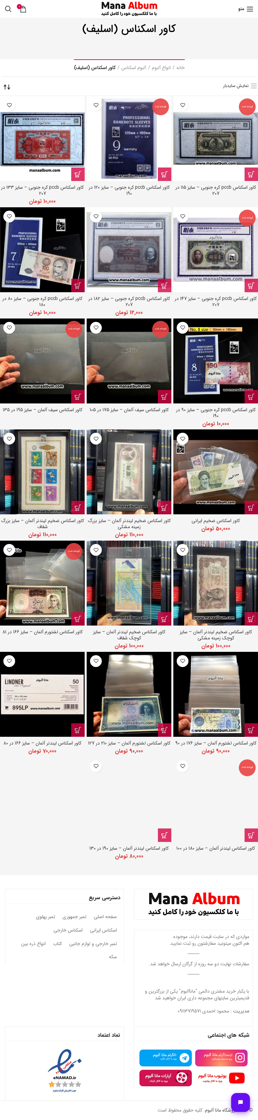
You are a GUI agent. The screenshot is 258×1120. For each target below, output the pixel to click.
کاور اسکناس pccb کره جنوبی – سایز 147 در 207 (216, 302)
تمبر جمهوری (74, 917)
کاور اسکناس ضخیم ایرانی (215, 521)
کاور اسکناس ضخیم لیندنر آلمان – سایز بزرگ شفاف (42, 524)
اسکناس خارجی (68, 930)
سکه (113, 957)
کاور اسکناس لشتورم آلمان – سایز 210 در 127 (129, 743)
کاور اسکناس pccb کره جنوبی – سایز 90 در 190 (216, 413)
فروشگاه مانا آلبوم (221, 1110)
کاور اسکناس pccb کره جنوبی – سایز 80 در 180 (42, 302)
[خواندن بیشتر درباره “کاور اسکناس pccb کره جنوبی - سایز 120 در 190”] (164, 174)
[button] (78, 174)
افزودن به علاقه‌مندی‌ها (182, 105)
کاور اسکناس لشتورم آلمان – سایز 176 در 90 (215, 743)
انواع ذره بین (33, 944)
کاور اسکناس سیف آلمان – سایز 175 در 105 (129, 410)
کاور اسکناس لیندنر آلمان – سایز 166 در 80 (42, 743)
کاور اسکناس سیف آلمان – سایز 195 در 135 (42, 410)
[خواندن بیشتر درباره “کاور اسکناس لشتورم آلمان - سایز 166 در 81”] (78, 619)
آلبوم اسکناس (133, 68)
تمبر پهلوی (45, 917)
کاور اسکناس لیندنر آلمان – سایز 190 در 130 (129, 848)
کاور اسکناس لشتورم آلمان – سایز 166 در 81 (42, 632)
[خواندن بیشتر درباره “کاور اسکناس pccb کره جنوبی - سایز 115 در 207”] (251, 174)
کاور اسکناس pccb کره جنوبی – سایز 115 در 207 (215, 190)
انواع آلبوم (161, 68)
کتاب (57, 944)
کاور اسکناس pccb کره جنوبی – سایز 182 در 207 (129, 302)
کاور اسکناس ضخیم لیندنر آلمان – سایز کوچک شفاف (129, 635)
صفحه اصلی (105, 917)
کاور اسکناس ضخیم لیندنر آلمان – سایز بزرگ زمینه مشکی (129, 524)
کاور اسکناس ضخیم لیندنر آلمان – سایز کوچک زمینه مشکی (216, 635)
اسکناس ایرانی (103, 930)
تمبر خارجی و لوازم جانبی (93, 944)
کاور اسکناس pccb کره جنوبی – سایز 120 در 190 (129, 190)
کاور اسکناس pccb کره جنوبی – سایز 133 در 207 (42, 190)
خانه (180, 68)
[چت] (240, 1102)
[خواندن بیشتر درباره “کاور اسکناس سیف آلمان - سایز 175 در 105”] (164, 396)
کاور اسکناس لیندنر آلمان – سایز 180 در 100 (215, 848)
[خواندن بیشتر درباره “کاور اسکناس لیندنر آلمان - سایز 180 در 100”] (251, 835)
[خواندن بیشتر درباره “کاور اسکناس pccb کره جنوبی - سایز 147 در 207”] (251, 285)
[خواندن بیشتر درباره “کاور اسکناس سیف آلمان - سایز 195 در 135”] (78, 396)
